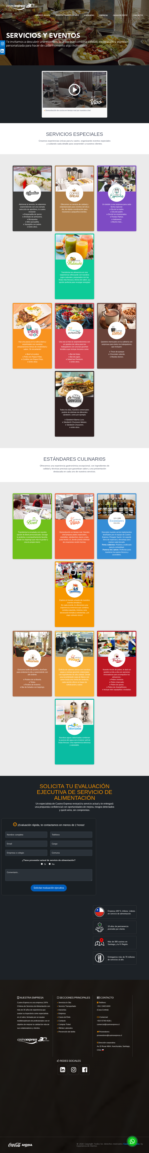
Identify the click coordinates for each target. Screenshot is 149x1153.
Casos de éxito (120, 15)
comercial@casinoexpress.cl (108, 1024)
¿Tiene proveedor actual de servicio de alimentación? (49, 860)
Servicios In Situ (64, 1003)
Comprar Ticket (64, 1024)
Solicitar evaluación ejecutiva (49, 888)
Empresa (103, 15)
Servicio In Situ (42, 15)
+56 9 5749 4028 (103, 1021)
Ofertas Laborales (65, 1028)
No (53, 864)
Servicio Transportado (67, 15)
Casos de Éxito (64, 1017)
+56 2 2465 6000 (103, 1006)
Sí (45, 864)
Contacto (138, 15)
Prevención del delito (66, 1032)
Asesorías (89, 15)
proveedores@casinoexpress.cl (109, 1035)
